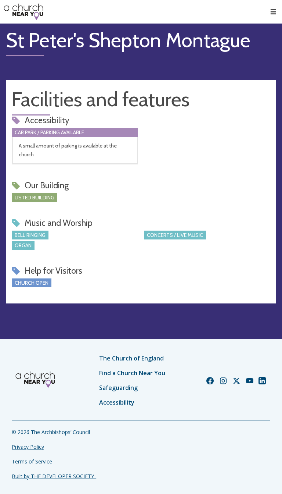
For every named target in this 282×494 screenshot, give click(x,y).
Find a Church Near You (132, 373)
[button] (273, 12)
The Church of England (131, 358)
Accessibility (116, 402)
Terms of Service (32, 461)
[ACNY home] (23, 12)
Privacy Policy (28, 446)
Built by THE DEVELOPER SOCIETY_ (54, 476)
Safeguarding (118, 388)
